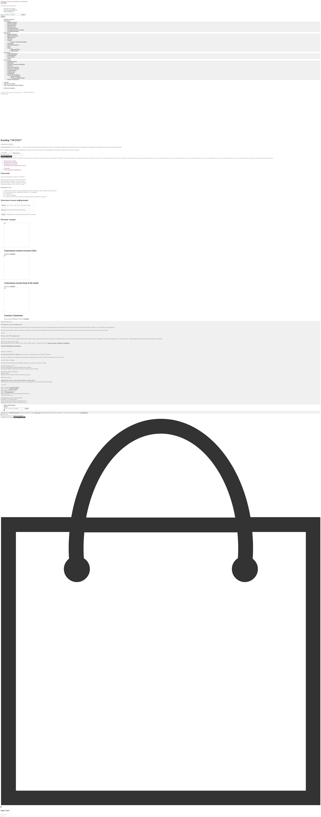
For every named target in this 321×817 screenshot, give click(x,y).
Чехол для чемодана (13, 79)
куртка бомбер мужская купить (229, 158)
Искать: (3, 14)
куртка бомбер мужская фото (246, 158)
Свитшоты (10, 43)
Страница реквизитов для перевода (11, 346)
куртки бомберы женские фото (264, 158)
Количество (4, 154)
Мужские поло (11, 25)
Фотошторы (10, 73)
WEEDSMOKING (12, 54)
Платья (9, 40)
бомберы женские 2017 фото (112, 158)
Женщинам (7, 32)
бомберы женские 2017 (97, 158)
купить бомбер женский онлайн (163, 158)
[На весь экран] (4, 814)
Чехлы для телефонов (13, 75)
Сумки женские (11, 70)
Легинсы (9, 38)
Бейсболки (10, 63)
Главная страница (9, 19)
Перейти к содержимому (20, 1)
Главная (6, 82)
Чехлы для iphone (16, 76)
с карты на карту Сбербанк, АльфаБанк (58, 343)
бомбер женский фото (70, 158)
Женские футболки (12, 35)
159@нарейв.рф (9, 392)
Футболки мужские (12, 31)
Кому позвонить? (9, 11)
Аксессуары (7, 60)
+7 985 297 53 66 (13, 389)
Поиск (6, 406)
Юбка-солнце (14, 50)
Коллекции (7, 52)
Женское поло (11, 37)
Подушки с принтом (13, 69)
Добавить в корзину (6, 156)
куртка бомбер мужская (212, 158)
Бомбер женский (12, 34)
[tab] (162, 168)
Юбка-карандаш (15, 49)
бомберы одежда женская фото (130, 158)
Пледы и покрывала (13, 67)
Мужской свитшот (12, 28)
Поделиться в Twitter (10, 161)
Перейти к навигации (7, 1)
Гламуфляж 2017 (18, 92)
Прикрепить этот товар (10, 164)
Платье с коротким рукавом (18, 41)
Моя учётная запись (9, 405)
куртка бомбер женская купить (196, 158)
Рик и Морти (11, 57)
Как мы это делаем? (9, 8)
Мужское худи (11, 26)
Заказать (12, 254)
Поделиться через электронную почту (15, 165)
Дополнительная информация (12, 169)
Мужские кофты (12, 23)
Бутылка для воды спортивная (16, 64)
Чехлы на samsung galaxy (18, 78)
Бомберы (46, 158)
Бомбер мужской (12, 22)
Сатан (9, 58)
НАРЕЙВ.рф (84, 412)
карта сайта (37, 412)
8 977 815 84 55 (15, 387)
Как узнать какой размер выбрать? (14, 85)
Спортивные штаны (13, 44)
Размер (3, 153)
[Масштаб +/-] (6, 814)
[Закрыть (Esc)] (1, 814)
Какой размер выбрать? (10, 10)
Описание (7, 168)
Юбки (9, 47)
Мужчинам (7, 20)
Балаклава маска (12, 61)
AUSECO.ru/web (14, 412)
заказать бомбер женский (146, 158)
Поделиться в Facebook (10, 162)
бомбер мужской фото (83, 158)
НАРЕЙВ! (4, 3)
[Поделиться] (3, 814)
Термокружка (11, 72)
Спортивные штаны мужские (15, 29)
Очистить (17, 153)
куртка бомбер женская (180, 158)
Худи (8, 46)
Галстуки (10, 66)
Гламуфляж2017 (11, 55)
